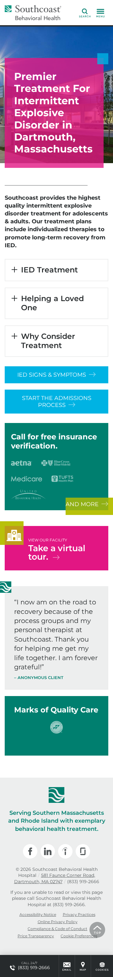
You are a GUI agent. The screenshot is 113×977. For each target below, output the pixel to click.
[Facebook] (30, 851)
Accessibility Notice (37, 914)
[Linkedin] (47, 851)
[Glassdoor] (83, 851)
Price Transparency (36, 936)
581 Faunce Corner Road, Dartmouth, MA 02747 (54, 878)
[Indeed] (65, 851)
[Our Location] (83, 966)
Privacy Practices (79, 914)
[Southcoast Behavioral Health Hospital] (33, 12)
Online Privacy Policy (58, 921)
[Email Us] (67, 966)
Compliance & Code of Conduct (57, 928)
